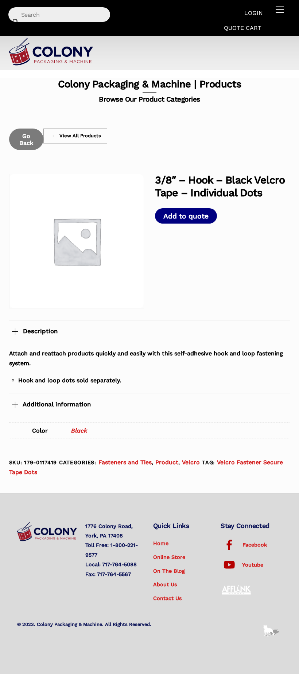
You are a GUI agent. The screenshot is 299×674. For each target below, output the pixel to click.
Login (253, 12)
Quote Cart (242, 27)
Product (166, 462)
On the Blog (169, 571)
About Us (165, 584)
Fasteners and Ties (125, 462)
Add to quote (186, 216)
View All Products (80, 135)
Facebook (254, 545)
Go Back (26, 139)
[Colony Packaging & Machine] (51, 63)
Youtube (252, 565)
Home (160, 543)
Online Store (169, 557)
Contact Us (167, 598)
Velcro (191, 462)
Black (79, 430)
